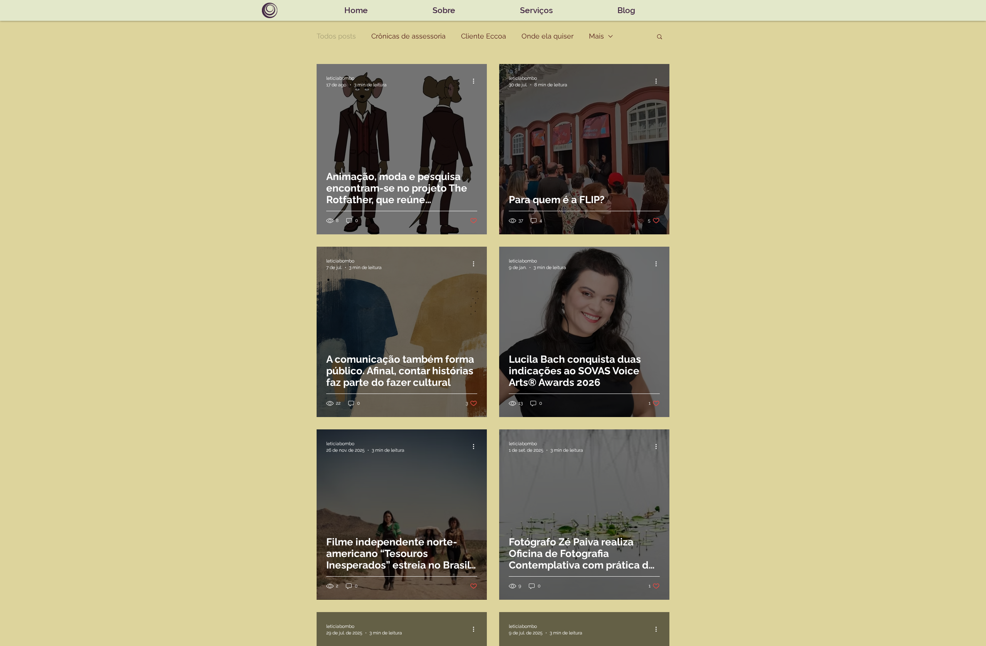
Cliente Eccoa (483, 36)
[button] (659, 37)
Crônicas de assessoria (408, 36)
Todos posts (336, 36)
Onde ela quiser (547, 36)
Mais (596, 36)
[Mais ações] (476, 81)
